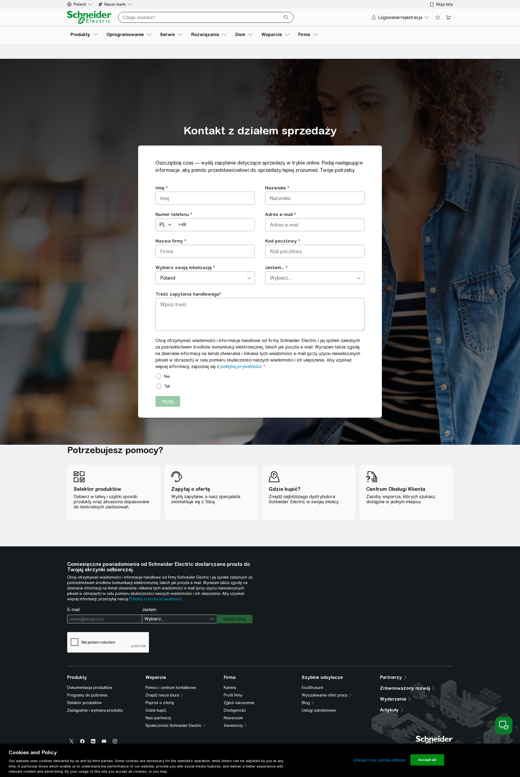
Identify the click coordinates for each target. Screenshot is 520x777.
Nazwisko (275, 187)
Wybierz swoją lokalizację (183, 267)
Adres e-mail (279, 214)
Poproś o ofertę (159, 703)
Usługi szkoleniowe (319, 710)
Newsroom (233, 718)
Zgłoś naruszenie (239, 703)
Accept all (427, 760)
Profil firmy (233, 695)
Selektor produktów (84, 703)
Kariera (230, 687)
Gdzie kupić (155, 710)
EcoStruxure (312, 687)
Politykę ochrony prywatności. (155, 599)
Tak (167, 386)
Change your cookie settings (379, 760)
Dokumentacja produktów (89, 687)
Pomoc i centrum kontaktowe (170, 687)
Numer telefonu (172, 214)
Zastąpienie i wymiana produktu (95, 710)
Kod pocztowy (281, 240)
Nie (167, 376)
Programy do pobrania (87, 695)
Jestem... (274, 267)
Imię (159, 187)
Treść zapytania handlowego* (188, 294)
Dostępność (235, 710)
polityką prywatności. (241, 366)
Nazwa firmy (169, 240)
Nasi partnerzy (158, 718)
